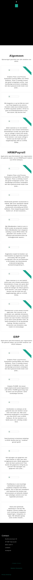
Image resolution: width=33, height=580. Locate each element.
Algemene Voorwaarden (16, 568)
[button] (16, 5)
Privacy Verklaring (6, 574)
